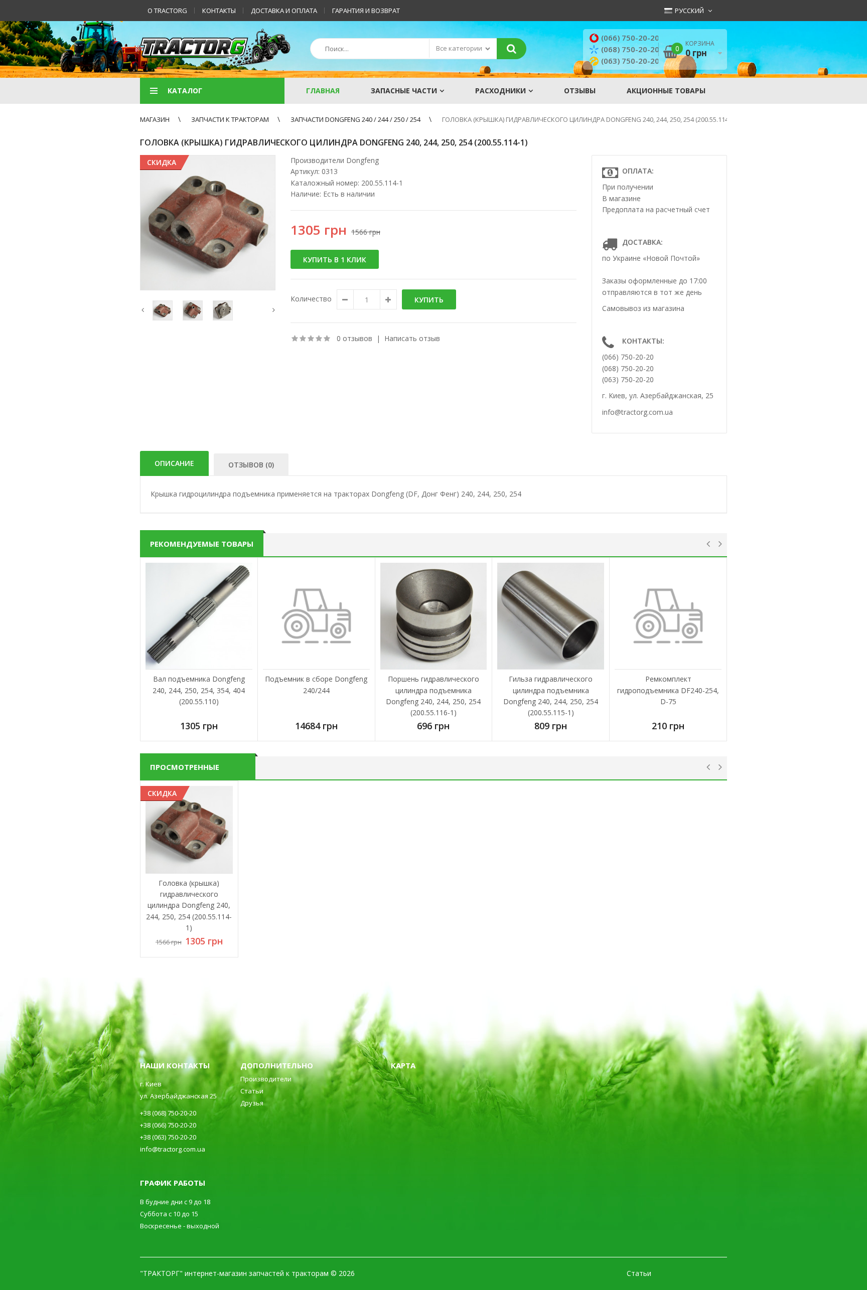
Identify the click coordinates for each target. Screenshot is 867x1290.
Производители (266, 1078)
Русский (688, 10)
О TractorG (167, 10)
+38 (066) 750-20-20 (168, 1125)
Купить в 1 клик (334, 259)
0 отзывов (354, 338)
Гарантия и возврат (366, 10)
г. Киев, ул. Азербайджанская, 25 (657, 395)
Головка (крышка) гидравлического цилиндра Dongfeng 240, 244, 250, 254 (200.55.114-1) (589, 119)
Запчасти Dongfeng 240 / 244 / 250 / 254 (355, 119)
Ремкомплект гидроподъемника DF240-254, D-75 (668, 690)
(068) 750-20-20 (630, 49)
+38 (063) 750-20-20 (168, 1137)
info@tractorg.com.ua (637, 412)
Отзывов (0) (251, 464)
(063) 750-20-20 (630, 61)
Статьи (251, 1090)
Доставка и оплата (284, 10)
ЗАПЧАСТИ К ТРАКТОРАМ (230, 119)
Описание (174, 463)
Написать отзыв (412, 338)
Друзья (251, 1102)
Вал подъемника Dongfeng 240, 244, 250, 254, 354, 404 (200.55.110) (199, 690)
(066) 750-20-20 (630, 38)
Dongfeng (362, 160)
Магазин (155, 119)
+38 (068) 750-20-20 (168, 1112)
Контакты (219, 10)
